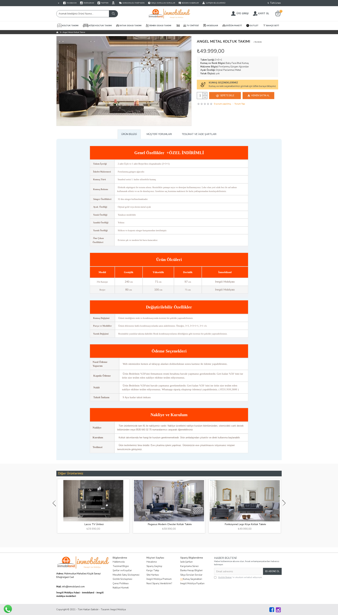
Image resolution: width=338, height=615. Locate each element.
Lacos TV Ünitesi (94, 524)
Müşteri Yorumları (159, 134)
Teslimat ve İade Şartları (199, 134)
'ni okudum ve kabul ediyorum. (240, 577)
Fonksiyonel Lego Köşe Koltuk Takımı (245, 524)
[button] (54, 503)
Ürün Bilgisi (129, 134)
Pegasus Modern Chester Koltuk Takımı (170, 524)
